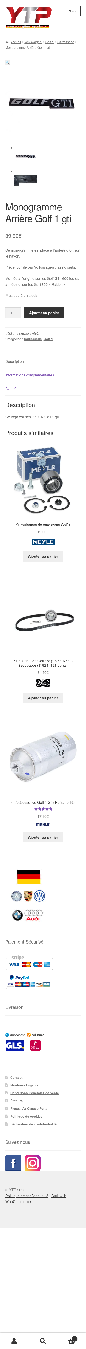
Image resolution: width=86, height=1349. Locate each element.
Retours (16, 1100)
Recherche (43, 1341)
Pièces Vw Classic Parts (28, 1108)
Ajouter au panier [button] (43, 556)
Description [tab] (14, 361)
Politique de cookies (26, 1116)
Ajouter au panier (44, 312)
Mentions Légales (24, 1085)
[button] (7, 62)
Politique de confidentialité (26, 1195)
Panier (66, 1337)
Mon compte (14, 1341)
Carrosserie (65, 42)
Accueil (16, 42)
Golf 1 (49, 42)
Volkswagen (33, 42)
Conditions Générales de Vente (34, 1093)
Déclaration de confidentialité (33, 1124)
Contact (16, 1077)
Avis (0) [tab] (11, 388)
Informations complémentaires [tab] (29, 375)
